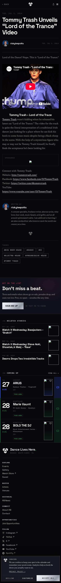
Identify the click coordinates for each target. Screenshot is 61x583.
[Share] (53, 4)
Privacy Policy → (17, 571)
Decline (10, 578)
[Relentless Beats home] (30, 4)
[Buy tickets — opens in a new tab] (57, 387)
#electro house (12, 256)
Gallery (5, 470)
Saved (5, 477)
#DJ (40, 250)
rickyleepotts (17, 43)
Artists (5, 487)
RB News (6, 500)
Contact (6, 513)
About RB (6, 510)
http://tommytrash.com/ (24, 175)
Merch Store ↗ (9, 473)
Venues (5, 490)
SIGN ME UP (12, 305)
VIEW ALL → (53, 373)
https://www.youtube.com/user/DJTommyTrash (27, 192)
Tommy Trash (9, 119)
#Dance (30, 250)
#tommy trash (11, 261)
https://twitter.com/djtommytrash (28, 183)
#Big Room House (13, 250)
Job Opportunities (10, 523)
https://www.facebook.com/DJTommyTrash (35, 179)
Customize (27, 578)
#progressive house (36, 256)
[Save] (50, 381)
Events (5, 466)
